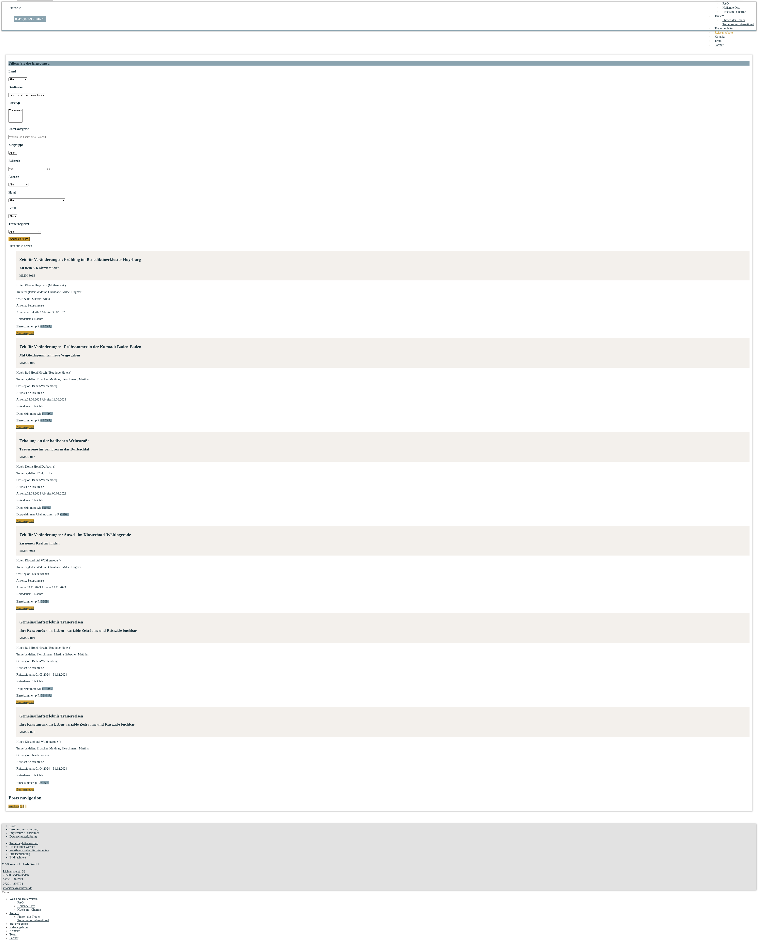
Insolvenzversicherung (23, 829)
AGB (12, 825)
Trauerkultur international (738, 24)
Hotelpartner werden (22, 846)
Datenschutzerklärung (23, 836)
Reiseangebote (724, 32)
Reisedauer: (23, 319)
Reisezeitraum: (25, 674)
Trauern (719, 16)
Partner (719, 45)
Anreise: (21, 305)
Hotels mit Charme (734, 11)
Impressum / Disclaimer (24, 833)
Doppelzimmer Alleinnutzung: (35, 514)
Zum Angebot (25, 333)
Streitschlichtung (19, 854)
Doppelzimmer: (26, 413)
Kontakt (720, 36)
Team (718, 40)
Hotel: (20, 285)
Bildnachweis (17, 857)
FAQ (725, 3)
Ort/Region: (23, 298)
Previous (13, 806)
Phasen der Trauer (733, 20)
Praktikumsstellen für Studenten (29, 850)
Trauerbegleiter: (26, 292)
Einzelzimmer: (25, 326)
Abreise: (47, 312)
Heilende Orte (731, 7)
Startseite (15, 7)
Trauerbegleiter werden (23, 843)
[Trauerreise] (15, 110)
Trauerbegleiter (724, 28)
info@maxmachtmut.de (17, 888)
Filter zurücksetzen (20, 245)
